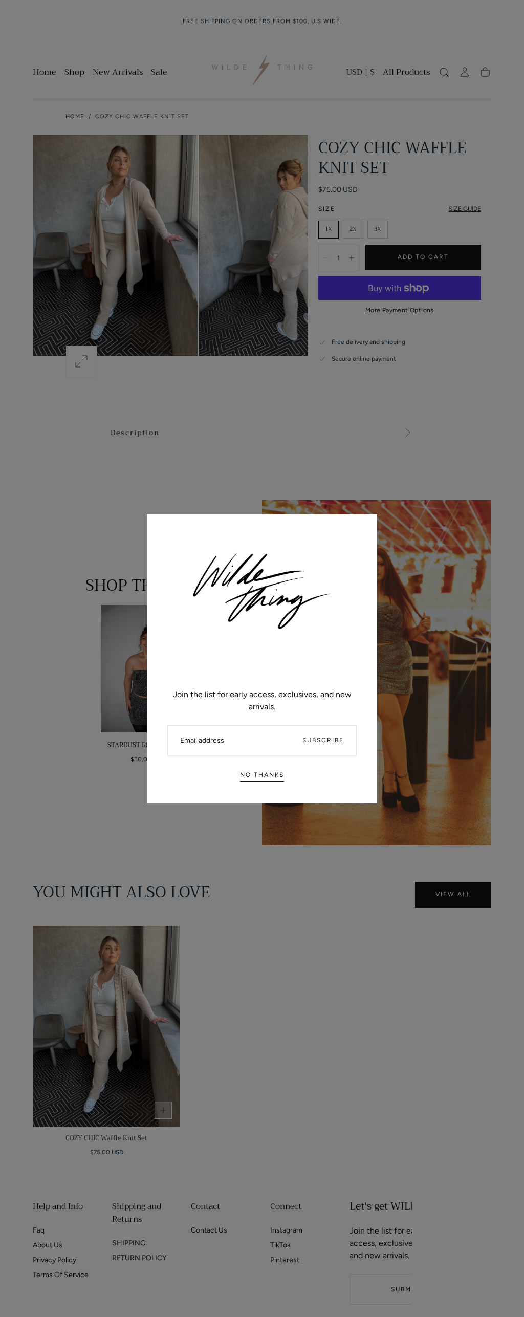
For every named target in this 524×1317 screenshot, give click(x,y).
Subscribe (323, 740)
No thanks (262, 775)
